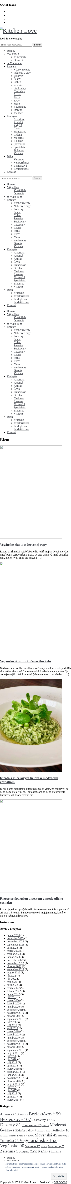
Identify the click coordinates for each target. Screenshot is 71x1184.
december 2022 (15, 960)
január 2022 (13, 994)
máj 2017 (12, 1093)
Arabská (18, 122)
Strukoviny (20, 88)
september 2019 (15, 1019)
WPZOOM (60, 1182)
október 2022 (14, 966)
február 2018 (14, 1071)
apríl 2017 (12, 1096)
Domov (11, 50)
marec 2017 (13, 1099)
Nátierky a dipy (22, 72)
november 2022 (15, 963)
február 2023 (14, 953)
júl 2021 (11, 997)
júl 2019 (11, 1022)
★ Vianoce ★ (14, 63)
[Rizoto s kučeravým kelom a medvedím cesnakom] (31, 770)
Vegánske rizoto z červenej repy (23, 544)
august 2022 (13, 972)
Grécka (18, 134)
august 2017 (13, 1084)
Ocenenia (19, 60)
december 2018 (15, 1040)
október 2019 (14, 1015)
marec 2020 (13, 1000)
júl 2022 (11, 975)
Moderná (19, 137)
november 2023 (15, 941)
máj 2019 (12, 1025)
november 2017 (15, 1077)
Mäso (17, 103)
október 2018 (14, 1046)
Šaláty (17, 78)
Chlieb (17, 81)
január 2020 (13, 1006)
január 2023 (13, 957)
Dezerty (18, 109)
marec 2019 (13, 1031)
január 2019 (13, 1037)
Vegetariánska (21, 162)
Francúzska (20, 131)
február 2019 (14, 1034)
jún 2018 (12, 1059)
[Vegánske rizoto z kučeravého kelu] (31, 654)
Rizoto (17, 94)
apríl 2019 (12, 1028)
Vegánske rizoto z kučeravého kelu (25, 661)
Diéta (10, 156)
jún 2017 (12, 1090)
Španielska (20, 147)
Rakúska (18, 140)
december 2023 (15, 938)
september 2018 (15, 1050)
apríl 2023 (12, 947)
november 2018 (15, 1043)
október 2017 (14, 1081)
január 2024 (13, 935)
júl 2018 (11, 1056)
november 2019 (15, 1012)
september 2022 (15, 969)
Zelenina (18, 85)
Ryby (17, 100)
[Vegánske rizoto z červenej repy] (31, 537)
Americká (19, 119)
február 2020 (14, 1003)
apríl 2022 (12, 984)
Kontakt (11, 171)
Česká (17, 128)
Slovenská (19, 144)
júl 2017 (11, 1087)
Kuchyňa (12, 116)
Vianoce (18, 112)
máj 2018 (12, 1062)
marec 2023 (13, 950)
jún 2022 (12, 978)
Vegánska (19, 159)
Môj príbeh (13, 53)
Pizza (17, 97)
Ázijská (18, 125)
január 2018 (13, 1074)
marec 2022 (13, 988)
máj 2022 (12, 981)
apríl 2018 (12, 1065)
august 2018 (13, 1053)
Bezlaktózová (21, 168)
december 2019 (15, 1009)
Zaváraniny (20, 106)
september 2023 (15, 944)
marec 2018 (13, 1068)
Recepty (11, 66)
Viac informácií (12, 1170)
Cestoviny (19, 91)
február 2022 (14, 991)
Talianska (19, 150)
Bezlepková (20, 165)
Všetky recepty (22, 69)
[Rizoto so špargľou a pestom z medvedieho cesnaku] (31, 891)
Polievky (18, 75)
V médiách (20, 56)
